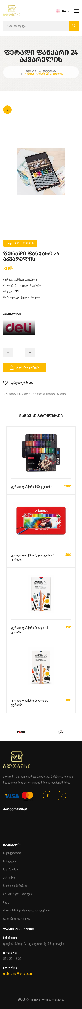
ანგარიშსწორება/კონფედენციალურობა (26, 910)
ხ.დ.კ (6, 902)
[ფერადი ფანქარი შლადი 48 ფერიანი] (41, 594)
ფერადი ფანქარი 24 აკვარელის (44, 73)
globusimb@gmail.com (18, 974)
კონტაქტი (9, 877)
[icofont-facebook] (47, 795)
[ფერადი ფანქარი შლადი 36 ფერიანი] (41, 666)
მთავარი (31, 71)
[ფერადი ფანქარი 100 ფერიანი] (41, 453)
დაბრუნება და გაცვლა (16, 919)
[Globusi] (11, 15)
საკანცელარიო (12, 853)
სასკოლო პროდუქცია (32, 394)
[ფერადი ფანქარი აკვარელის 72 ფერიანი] (41, 521)
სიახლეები (9, 861)
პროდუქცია (49, 71)
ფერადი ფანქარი (56, 394)
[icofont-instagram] (61, 795)
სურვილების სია (22, 383)
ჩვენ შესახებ (10, 869)
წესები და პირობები (15, 886)
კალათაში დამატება (28, 367)
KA (64, 11)
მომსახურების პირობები (17, 894)
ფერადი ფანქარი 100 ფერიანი (31, 487)
